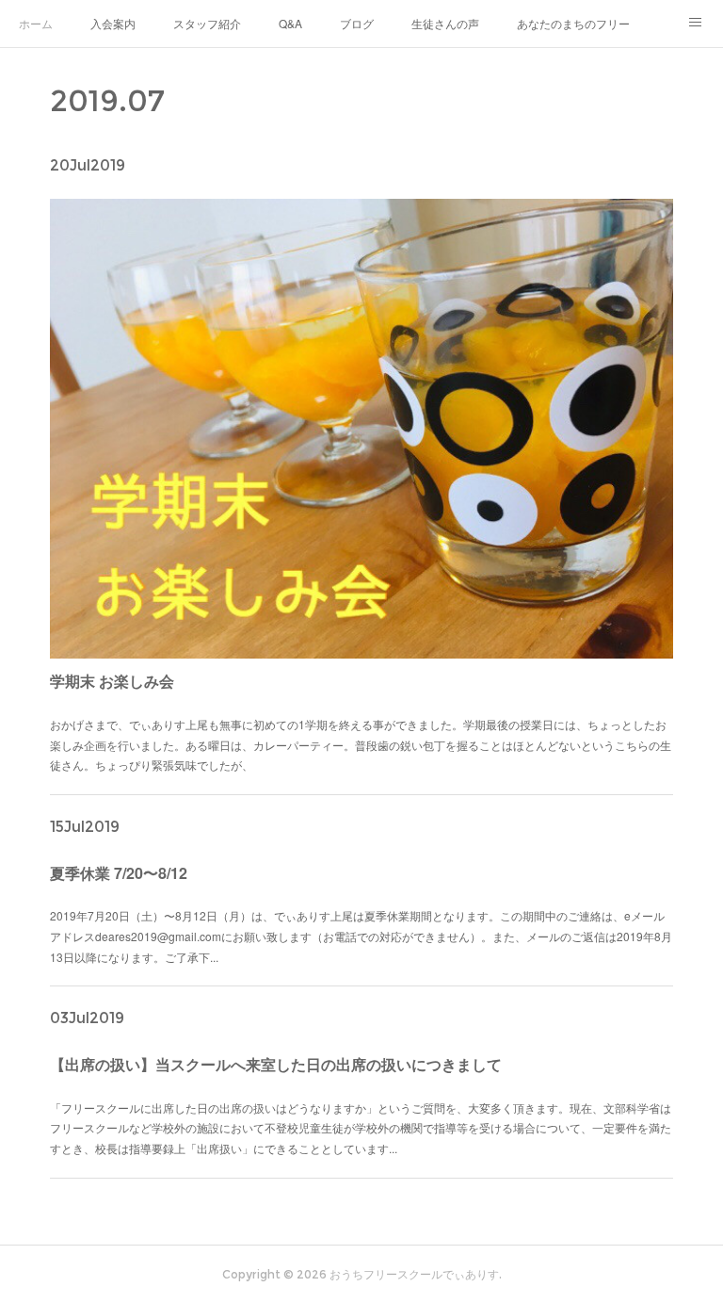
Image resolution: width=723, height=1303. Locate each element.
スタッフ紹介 (207, 23)
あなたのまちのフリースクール (573, 23)
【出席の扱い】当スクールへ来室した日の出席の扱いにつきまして (276, 1064)
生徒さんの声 (445, 23)
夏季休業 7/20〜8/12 (118, 873)
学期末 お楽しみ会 (112, 681)
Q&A (290, 23)
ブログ (357, 23)
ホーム (36, 23)
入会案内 (113, 23)
